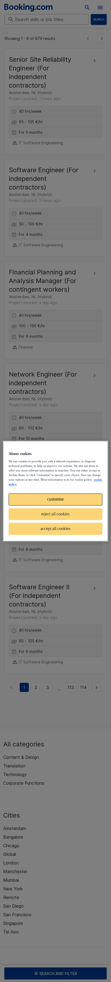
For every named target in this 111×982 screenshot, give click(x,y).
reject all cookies (55, 514)
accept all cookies (55, 528)
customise (55, 499)
